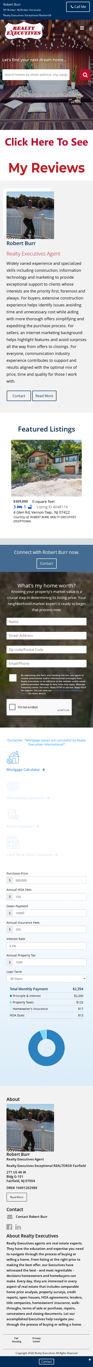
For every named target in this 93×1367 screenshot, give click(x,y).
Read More (44, 395)
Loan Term (14, 972)
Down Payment (17, 906)
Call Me (80, 6)
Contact (19, 395)
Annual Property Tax (20, 955)
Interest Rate (15, 939)
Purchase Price (17, 873)
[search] (85, 75)
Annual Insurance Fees (23, 923)
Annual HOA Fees (19, 890)
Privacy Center (36, 1339)
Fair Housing (16, 1339)
